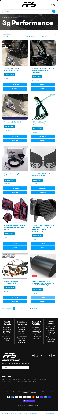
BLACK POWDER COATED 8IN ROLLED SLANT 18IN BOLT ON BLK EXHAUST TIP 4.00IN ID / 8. (43, 283)
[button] (3, 5)
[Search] (53, 11)
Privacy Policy (14, 413)
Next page (33, 308)
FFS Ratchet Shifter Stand (12, 122)
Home (4, 17)
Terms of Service (23, 413)
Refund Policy (5, 413)
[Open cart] (54, 5)
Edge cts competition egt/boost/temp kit (11, 282)
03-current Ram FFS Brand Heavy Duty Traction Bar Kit (43, 175)
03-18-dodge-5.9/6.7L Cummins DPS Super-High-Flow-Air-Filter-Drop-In (14, 227)
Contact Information (34, 413)
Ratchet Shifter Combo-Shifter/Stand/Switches (11, 69)
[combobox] (29, 11)
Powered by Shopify (51, 413)
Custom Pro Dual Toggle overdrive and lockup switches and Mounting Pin (43, 70)
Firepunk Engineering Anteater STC (14, 175)
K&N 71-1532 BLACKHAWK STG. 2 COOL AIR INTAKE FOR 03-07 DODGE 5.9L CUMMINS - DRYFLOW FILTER (43, 228)
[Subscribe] (27, 367)
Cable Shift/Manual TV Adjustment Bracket (39, 123)
